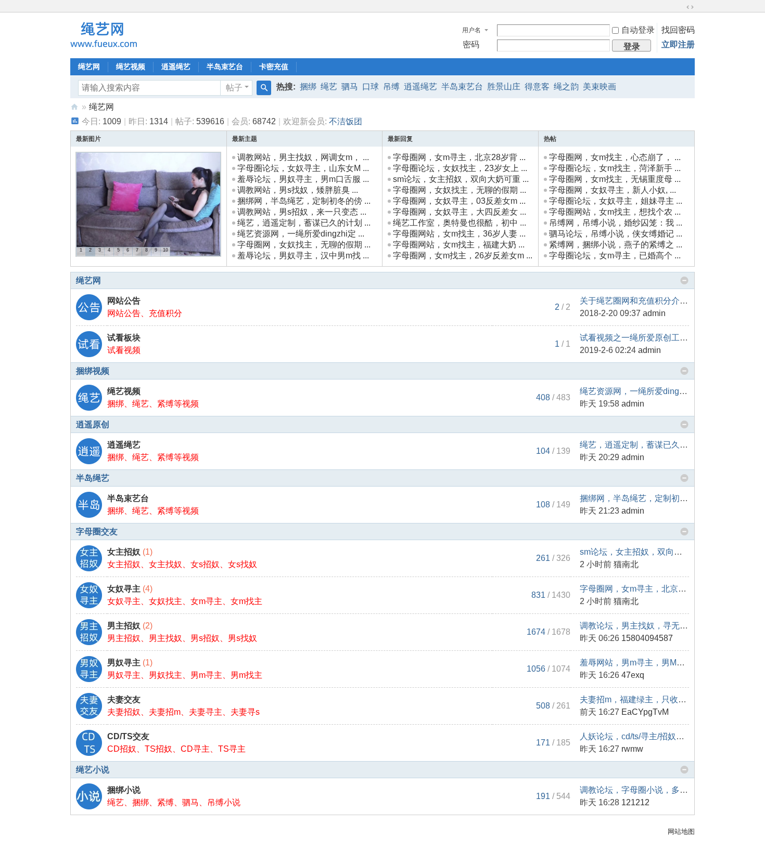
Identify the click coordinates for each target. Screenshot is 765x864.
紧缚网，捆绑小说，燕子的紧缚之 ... (615, 244)
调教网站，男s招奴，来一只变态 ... (301, 211)
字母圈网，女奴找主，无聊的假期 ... (304, 244)
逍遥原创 (92, 424)
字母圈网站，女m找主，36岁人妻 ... (459, 233)
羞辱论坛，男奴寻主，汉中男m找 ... (303, 255)
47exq (632, 675)
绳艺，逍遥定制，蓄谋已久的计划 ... (304, 222)
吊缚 (391, 86)
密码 (471, 44)
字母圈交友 (97, 531)
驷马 (349, 86)
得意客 (537, 86)
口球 (370, 86)
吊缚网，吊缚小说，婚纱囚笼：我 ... (615, 222)
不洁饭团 (345, 121)
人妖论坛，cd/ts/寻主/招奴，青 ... (640, 736)
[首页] (74, 106)
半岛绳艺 (92, 478)
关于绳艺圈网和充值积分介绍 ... (638, 300)
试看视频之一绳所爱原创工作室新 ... (646, 337)
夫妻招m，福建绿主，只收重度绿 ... (645, 699)
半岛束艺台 (225, 66)
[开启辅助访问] (680, 7)
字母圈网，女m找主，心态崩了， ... (615, 157)
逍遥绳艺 (175, 66)
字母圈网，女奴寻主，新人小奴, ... (612, 190)
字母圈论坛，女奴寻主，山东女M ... (303, 168)
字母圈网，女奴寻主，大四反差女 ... (459, 211)
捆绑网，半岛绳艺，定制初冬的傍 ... (304, 201)
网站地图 (681, 831)
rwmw (632, 748)
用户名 (471, 30)
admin (654, 313)
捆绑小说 (124, 790)
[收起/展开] (684, 281)
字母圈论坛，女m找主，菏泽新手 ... (615, 168)
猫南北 (626, 564)
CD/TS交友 (128, 736)
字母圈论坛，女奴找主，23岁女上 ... (460, 168)
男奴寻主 (124, 662)
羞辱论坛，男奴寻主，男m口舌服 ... (303, 179)
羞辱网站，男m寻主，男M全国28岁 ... (649, 662)
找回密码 (678, 29)
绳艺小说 (92, 769)
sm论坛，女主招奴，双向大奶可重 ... (461, 179)
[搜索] (264, 88)
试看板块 (124, 337)
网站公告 (124, 300)
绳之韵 (566, 86)
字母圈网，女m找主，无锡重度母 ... (615, 179)
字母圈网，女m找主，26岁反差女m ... (462, 255)
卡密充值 (273, 66)
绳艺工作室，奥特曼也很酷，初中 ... (459, 222)
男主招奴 (124, 625)
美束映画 (599, 86)
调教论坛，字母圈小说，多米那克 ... (646, 790)
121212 (635, 802)
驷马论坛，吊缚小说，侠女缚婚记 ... (615, 233)
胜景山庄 (503, 86)
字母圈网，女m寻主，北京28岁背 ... (459, 157)
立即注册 (678, 44)
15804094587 (647, 638)
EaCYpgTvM (645, 712)
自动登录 (638, 29)
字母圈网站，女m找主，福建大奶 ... (459, 244)
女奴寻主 (124, 588)
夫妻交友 (124, 699)
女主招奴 (124, 551)
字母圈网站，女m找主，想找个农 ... (615, 211)
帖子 (234, 87)
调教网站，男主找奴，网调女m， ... (303, 157)
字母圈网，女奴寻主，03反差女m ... (459, 201)
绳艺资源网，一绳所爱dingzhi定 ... (300, 233)
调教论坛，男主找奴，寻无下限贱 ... (646, 625)
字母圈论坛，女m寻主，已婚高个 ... (615, 255)
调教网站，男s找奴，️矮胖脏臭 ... (297, 190)
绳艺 (329, 86)
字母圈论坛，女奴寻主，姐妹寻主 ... (615, 201)
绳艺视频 (130, 66)
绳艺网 (89, 66)
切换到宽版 (690, 7)
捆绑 (308, 86)
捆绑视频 (92, 370)
